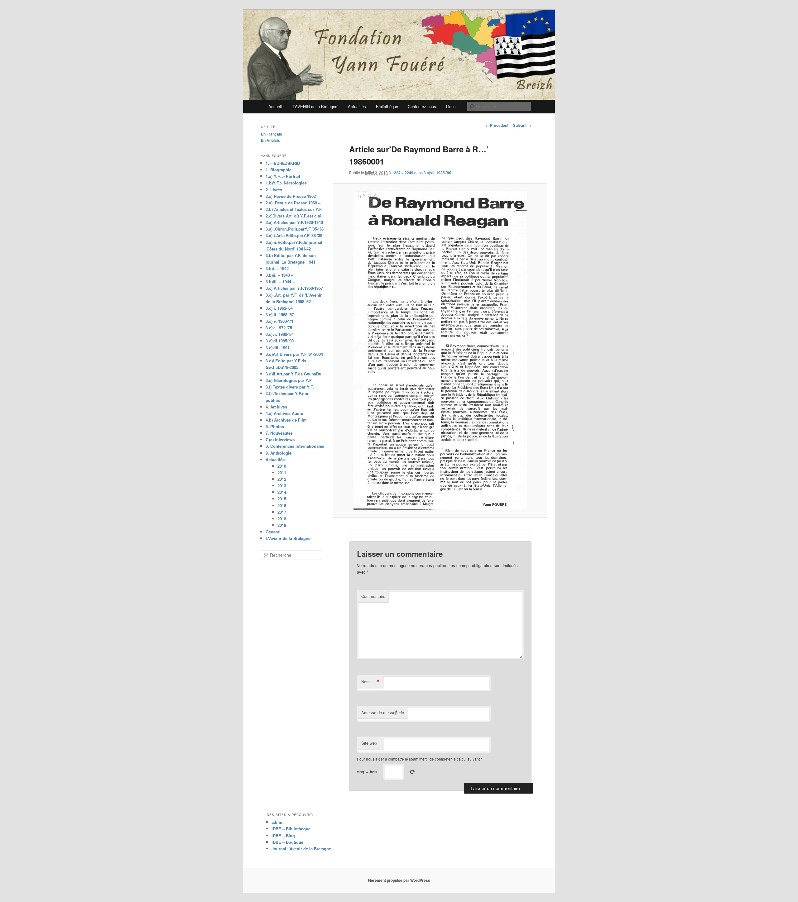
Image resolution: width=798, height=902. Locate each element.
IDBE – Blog (283, 835)
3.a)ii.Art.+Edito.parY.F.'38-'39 (294, 235)
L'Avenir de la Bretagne (288, 538)
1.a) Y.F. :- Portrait (283, 176)
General (273, 532)
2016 (281, 505)
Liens (451, 106)
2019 (281, 525)
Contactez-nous (422, 106)
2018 (281, 519)
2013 (281, 486)
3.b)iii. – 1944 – (280, 281)
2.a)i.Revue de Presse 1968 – (293, 203)
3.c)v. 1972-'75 (279, 328)
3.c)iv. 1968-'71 (279, 321)
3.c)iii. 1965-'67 (280, 314)
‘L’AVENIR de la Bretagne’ (315, 106)
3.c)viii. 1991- (278, 348)
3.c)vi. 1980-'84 (280, 334)
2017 (281, 512)
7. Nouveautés (279, 433)
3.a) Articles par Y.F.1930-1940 (294, 222)
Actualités (357, 106)
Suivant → (522, 125)
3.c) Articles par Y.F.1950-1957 (294, 288)
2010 (281, 466)
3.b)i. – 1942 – (279, 268)
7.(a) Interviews (280, 439)
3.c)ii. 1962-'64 (279, 308)
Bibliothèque (387, 106)
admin (278, 822)
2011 (281, 472)
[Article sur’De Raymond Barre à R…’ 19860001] (440, 350)
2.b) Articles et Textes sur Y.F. (294, 209)
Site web (369, 743)
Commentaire (373, 596)
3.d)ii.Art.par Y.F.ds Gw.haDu (293, 374)
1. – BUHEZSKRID (283, 163)
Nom (370, 682)
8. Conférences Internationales (295, 446)
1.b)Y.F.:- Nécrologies (286, 183)
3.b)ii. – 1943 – (279, 275)
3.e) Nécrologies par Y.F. (289, 380)
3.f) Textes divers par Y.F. (290, 387)
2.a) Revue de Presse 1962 (291, 196)
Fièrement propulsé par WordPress (399, 880)
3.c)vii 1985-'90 (280, 341)
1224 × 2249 (402, 172)
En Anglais (270, 140)
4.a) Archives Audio (284, 413)
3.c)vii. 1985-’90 (437, 172)
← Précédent (496, 125)
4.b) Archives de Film (286, 420)
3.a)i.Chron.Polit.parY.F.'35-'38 (295, 229)
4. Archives (276, 407)
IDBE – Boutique (287, 842)
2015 (281, 499)
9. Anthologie (278, 453)
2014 (281, 492)
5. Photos (275, 426)
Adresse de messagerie (382, 713)
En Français (271, 134)
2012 (281, 479)
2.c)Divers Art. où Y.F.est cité (293, 216)
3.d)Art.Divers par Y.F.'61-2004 (294, 354)
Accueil (275, 106)
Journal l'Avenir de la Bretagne (301, 849)
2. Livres (274, 190)
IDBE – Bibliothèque (291, 829)
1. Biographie (278, 170)
